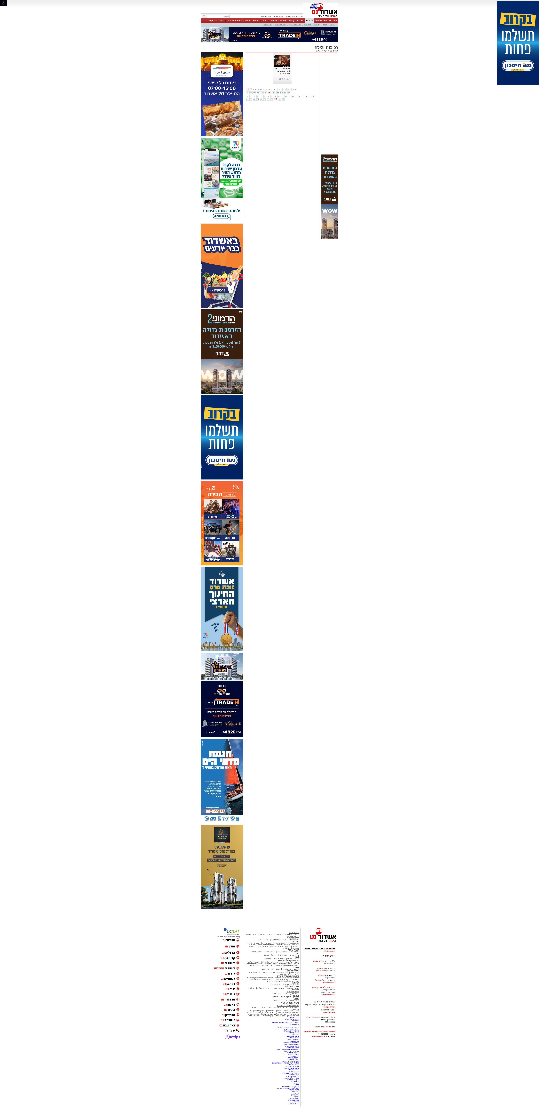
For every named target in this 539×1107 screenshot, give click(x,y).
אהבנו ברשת (288, 997)
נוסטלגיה (267, 945)
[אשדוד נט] (319, 929)
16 (300, 82)
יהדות (279, 997)
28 (272, 85)
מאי (262, 79)
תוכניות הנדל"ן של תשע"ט (265, 998)
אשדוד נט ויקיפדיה (292, 1052)
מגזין (297, 943)
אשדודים (307, 25)
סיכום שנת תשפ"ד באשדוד (288, 962)
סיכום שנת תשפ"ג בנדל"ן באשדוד (261, 952)
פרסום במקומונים (293, 1022)
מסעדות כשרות (263, 932)
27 (268, 85)
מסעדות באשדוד (293, 1027)
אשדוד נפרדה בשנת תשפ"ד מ (261, 965)
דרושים (273, 20)
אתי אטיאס (295, 1081)
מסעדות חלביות (279, 929)
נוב (285, 79)
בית (335, 20)
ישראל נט (295, 1007)
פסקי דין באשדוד (293, 986)
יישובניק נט (295, 1020)
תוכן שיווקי (295, 979)
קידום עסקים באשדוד (291, 1017)
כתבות (296, 945)
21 (247, 85)
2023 (280, 75)
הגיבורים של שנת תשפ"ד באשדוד (287, 964)
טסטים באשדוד (293, 1086)
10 (279, 82)
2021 (270, 75)
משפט (248, 20)
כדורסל (273, 941)
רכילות (309, 20)
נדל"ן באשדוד (294, 1003)
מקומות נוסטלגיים (292, 974)
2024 (284, 75)
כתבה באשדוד (293, 1057)
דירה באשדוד (294, 1061)
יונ (266, 79)
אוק (281, 79)
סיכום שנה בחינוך (285, 950)
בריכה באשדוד (294, 1076)
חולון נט (296, 1069)
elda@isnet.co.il (329, 968)
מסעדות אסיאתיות (283, 931)
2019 (260, 75)
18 (307, 82)
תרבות (300, 20)
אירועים (296, 955)
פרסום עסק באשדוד (291, 1005)
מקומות (316, 25)
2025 (289, 75)
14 (293, 82)
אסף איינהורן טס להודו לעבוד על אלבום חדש (282, 57)
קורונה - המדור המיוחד (289, 988)
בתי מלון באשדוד (293, 1019)
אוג (274, 79)
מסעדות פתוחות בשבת (266, 931)
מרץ (254, 79)
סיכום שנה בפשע (271, 950)
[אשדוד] (320, 18)
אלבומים (295, 953)
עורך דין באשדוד (293, 1066)
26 (265, 85)
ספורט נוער (283, 941)
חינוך (221, 20)
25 (261, 85)
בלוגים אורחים (275, 971)
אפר (258, 79)
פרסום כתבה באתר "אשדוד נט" (288, 1014)
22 (251, 85)
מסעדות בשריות (293, 929)
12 (286, 82)
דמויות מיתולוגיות (278, 974)
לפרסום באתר (266, 17)
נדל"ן (260, 926)
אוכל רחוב (285, 934)
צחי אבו (296, 1079)
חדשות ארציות (294, 926)
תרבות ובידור (293, 936)
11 (282, 82)
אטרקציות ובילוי (285, 983)
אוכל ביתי (295, 931)
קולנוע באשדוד (256, 938)
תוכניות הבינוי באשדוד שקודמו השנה (259, 964)
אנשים (325, 25)
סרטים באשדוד (293, 1002)
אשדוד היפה (294, 959)
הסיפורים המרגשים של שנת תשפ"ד (286, 965)
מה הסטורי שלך (295, 25)
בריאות (272, 959)
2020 (265, 75)
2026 (294, 75)
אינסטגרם (265, 955)
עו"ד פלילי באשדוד (292, 1062)
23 (254, 85)
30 (280, 85)
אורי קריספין (317, 973)
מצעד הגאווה (294, 1084)
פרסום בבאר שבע (292, 1034)
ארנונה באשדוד (293, 1044)
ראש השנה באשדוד (284, 998)
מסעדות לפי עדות (277, 932)
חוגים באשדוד (270, 938)
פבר (251, 79)
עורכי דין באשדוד (278, 986)
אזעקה (296, 1083)
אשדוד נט (333, 37)
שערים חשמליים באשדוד (290, 1047)
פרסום (296, 1071)
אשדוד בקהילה (292, 957)
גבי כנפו (296, 1088)
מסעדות (295, 927)
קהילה (291, 20)
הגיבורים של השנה (292, 948)
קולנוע (256, 20)
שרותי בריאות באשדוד (291, 1037)
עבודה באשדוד (293, 1056)
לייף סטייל (294, 981)
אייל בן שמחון (294, 1010)
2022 (275, 75)
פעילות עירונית (282, 959)
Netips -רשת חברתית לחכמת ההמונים (285, 1049)
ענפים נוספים (294, 941)
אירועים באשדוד (293, 1039)
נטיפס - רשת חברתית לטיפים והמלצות (285, 1008)
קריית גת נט (295, 1067)
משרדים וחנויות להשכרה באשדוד (287, 1035)
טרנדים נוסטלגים (263, 974)
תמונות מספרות (279, 945)
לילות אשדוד (286, 955)
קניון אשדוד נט (267, 1002)
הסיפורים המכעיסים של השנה (286, 952)
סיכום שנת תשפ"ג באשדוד (288, 946)
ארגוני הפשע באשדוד (278, 926)
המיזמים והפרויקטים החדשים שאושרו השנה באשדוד (280, 993)
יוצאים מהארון (280, 25)
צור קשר (212, 20)
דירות (264, 20)
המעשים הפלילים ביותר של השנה (274, 1000)
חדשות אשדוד (293, 924)
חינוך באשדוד (281, 1002)
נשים (297, 997)
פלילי (266, 926)
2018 (255, 75)
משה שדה (295, 1078)
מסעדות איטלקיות (253, 929)
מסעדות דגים (266, 929)
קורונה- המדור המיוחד (291, 990)
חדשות (327, 20)
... (289, 62)
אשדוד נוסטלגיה (292, 972)
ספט (277, 79)
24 (258, 85)
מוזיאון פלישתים (293, 1089)
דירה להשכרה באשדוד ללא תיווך (287, 1074)
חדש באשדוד (276, 979)
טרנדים (275, 983)
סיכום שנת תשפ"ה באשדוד (288, 992)
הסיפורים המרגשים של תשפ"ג (272, 948)
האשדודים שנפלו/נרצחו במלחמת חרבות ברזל (283, 967)
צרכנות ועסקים (293, 978)
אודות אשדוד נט (234, 20)
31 (283, 85)
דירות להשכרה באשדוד (291, 1030)
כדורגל (266, 941)
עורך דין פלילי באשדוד (291, 1064)
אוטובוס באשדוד (254, 1000)
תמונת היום (275, 955)
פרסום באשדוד (293, 1051)
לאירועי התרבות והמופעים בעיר (288, 938)
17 (303, 82)
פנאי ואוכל (270, 997)
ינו (247, 79)
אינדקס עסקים (259, 997)
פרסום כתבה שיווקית (291, 1054)
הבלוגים (295, 969)
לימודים (286, 979)
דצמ (288, 79)
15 (296, 82)
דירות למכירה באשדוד (291, 1029)
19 (310, 82)
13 (289, 82)
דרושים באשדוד (293, 1040)
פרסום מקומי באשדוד (291, 1015)
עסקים (282, 20)
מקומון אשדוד (294, 1024)
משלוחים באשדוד (292, 1025)
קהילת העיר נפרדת (285, 960)
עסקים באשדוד (254, 1002)
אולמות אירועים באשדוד (290, 1059)
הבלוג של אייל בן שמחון (291, 971)
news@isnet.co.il (328, 980)
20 (314, 82)
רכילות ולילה (321, 37)
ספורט (318, 20)
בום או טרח (267, 25)
